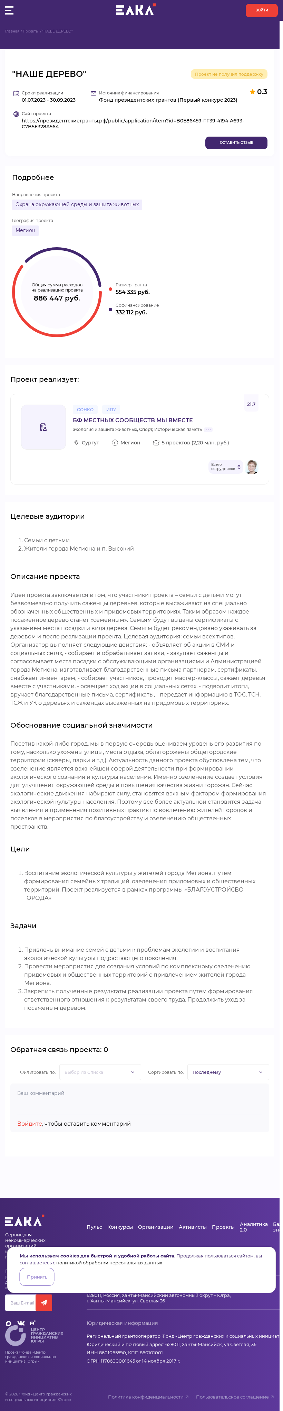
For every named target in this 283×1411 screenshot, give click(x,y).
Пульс (94, 1227)
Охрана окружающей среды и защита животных (77, 204)
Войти (261, 10)
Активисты (193, 1227)
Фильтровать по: (38, 1072)
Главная (12, 31)
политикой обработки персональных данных (109, 1262)
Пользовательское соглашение (232, 1397)
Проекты (31, 31)
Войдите (29, 1123)
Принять (37, 1277)
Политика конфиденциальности (146, 1397)
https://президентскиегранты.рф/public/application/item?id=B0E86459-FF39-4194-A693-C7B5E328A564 (133, 124)
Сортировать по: (166, 1072)
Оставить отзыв (236, 142)
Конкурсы (120, 1227)
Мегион (25, 230)
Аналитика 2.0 (254, 1227)
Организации (156, 1227)
